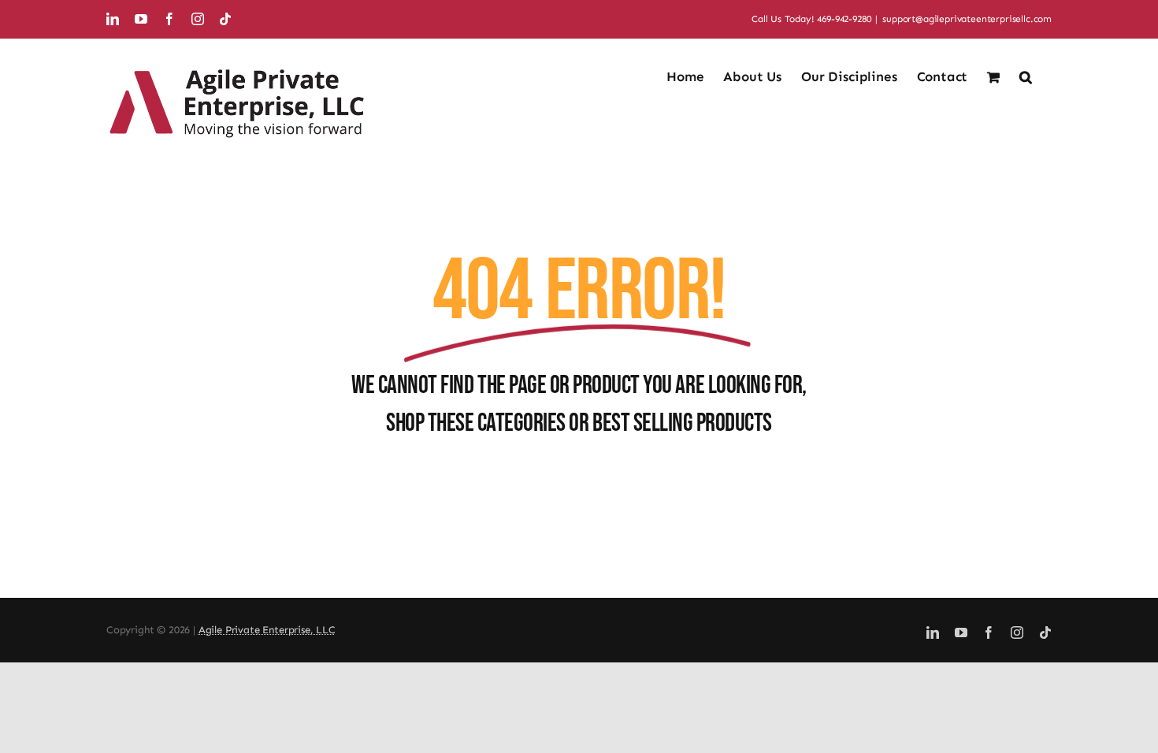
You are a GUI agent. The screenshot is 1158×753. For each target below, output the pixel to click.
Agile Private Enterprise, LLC (267, 630)
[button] (1025, 76)
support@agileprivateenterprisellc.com (967, 18)
